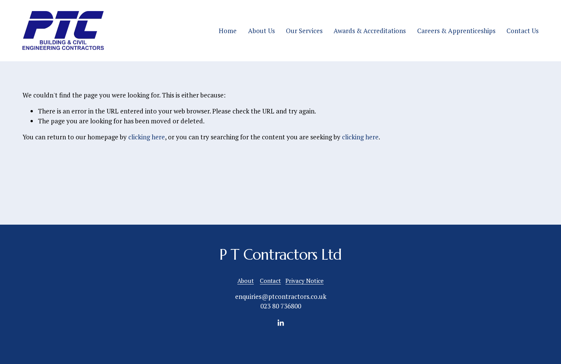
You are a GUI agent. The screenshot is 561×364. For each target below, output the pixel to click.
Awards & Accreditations (370, 30)
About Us (261, 30)
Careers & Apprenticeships (456, 30)
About (245, 280)
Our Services (304, 30)
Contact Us (522, 30)
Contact (270, 280)
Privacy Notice (304, 280)
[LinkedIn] (280, 323)
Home (228, 30)
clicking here (146, 137)
